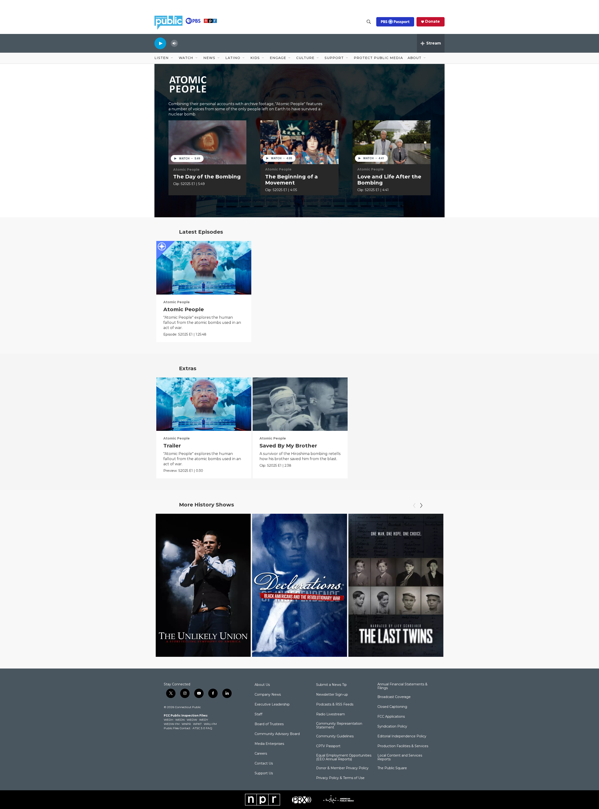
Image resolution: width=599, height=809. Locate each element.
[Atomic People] (204, 267)
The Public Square (392, 768)
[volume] (174, 43)
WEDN (180, 719)
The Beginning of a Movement (291, 180)
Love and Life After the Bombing (389, 180)
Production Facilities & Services (402, 746)
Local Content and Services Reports (399, 757)
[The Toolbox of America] (492, 585)
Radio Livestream (330, 714)
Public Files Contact (177, 728)
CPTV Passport (328, 746)
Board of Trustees (269, 724)
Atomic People (186, 169)
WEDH (168, 719)
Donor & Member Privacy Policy (342, 768)
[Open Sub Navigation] (172, 58)
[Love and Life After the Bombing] (392, 142)
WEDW (192, 719)
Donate (432, 21)
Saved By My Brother (288, 446)
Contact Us (264, 763)
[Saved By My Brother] (300, 404)
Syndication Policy (392, 726)
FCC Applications (391, 717)
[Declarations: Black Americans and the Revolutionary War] (299, 585)
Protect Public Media (378, 58)
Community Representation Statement (339, 725)
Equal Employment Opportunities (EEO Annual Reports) (343, 757)
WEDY (203, 719)
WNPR (186, 724)
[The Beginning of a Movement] (299, 142)
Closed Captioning (392, 707)
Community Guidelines (335, 736)
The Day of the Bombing (207, 177)
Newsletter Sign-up (332, 695)
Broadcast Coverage (394, 697)
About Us (262, 685)
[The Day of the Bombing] (207, 142)
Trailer (172, 446)
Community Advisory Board (277, 734)
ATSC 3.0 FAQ (202, 728)
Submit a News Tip (331, 685)
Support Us (264, 773)
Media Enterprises (269, 744)
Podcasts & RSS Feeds (334, 704)
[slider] (182, 43)
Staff (258, 714)
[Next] (421, 505)
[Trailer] (204, 404)
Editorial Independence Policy (401, 736)
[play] (160, 43)
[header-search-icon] (368, 22)
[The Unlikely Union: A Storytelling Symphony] (203, 585)
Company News (268, 695)
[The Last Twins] (395, 585)
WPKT (197, 724)
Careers (261, 754)
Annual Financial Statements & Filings (402, 686)
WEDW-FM (171, 724)
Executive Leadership (272, 704)
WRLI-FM (210, 724)
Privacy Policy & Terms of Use (340, 778)
